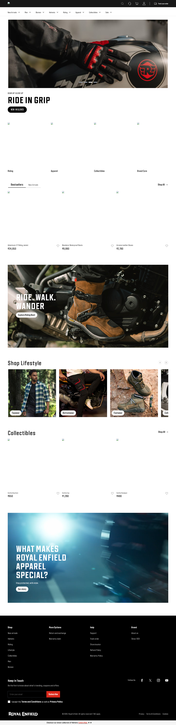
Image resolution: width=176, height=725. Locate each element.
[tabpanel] (88, 221)
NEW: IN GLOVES (12, 109)
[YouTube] (166, 680)
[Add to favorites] (58, 493)
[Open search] (122, 3)
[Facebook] (142, 680)
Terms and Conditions (31, 701)
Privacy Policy (56, 701)
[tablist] (88, 184)
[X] (150, 680)
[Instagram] (158, 680)
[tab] (17, 185)
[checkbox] (9, 701)
